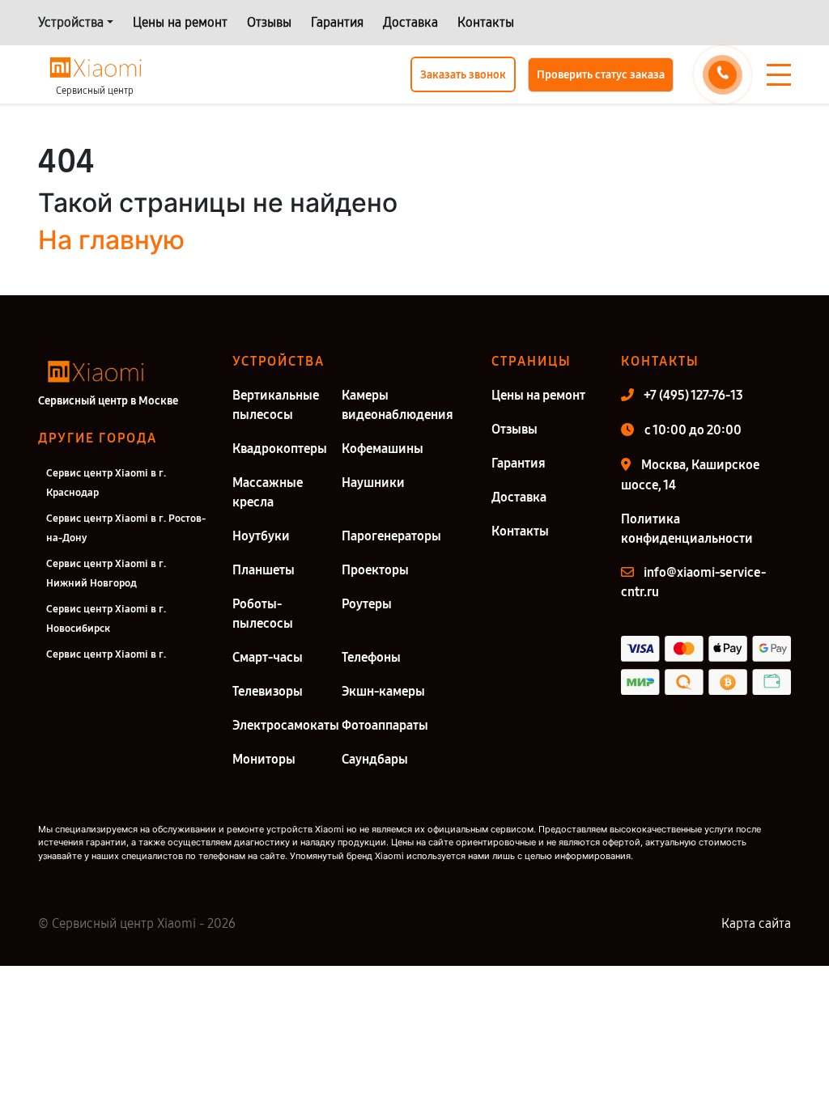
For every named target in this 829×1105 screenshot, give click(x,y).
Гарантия (337, 22)
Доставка (410, 22)
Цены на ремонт (180, 22)
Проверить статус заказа (601, 75)
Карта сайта (756, 923)
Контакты (485, 22)
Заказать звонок (463, 75)
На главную (111, 240)
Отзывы (269, 22)
